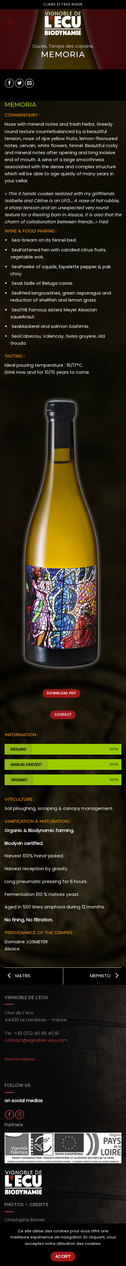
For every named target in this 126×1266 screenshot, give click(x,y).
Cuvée (39, 46)
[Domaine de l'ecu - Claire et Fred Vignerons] (63, 23)
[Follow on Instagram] (19, 1114)
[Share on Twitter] (19, 83)
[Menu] (10, 23)
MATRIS (22, 976)
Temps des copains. (71, 46)
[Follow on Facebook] (9, 1114)
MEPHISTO (101, 976)
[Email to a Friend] (29, 83)
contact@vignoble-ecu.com (36, 1040)
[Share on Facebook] (9, 83)
